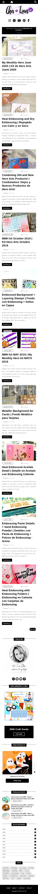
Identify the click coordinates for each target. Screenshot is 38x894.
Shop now (17, 780)
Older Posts (33, 629)
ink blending (6, 873)
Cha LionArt (11, 73)
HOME (8, 888)
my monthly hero (13, 875)
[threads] (14, 20)
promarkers (31, 875)
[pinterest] (24, 20)
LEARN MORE (19, 694)
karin (23, 873)
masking (5, 875)
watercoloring (26, 878)
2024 (19, 835)
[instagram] (9, 20)
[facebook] (28, 20)
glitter (21, 870)
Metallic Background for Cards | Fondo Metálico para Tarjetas (17, 414)
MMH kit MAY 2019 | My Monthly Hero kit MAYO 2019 (17, 358)
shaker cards (6, 878)
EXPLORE (19, 734)
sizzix (12, 878)
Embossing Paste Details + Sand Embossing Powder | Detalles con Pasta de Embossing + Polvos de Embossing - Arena (18, 532)
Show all (19, 32)
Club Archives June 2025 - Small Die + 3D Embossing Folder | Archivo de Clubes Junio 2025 (22, 806)
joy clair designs (15, 873)
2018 (19, 854)
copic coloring (22, 868)
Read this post (7, 88)
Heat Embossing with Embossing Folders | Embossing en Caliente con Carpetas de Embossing (17, 597)
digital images (6, 870)
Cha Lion (23, 891)
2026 (19, 829)
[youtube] (19, 20)
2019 (19, 851)
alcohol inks (6, 868)
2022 (19, 841)
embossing (14, 870)
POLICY (29, 888)
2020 (19, 848)
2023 (19, 838)
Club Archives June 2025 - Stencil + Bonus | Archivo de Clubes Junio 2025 (22, 797)
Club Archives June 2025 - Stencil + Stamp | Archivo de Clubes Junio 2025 (22, 814)
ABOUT (14, 888)
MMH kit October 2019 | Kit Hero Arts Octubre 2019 (17, 242)
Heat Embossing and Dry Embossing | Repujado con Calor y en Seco (18, 122)
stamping (19, 878)
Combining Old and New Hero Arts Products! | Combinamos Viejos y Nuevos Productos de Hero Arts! (18, 182)
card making (14, 868)
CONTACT (22, 888)
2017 (19, 857)
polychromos (23, 875)
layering (28, 873)
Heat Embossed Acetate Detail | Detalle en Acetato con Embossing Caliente (19, 471)
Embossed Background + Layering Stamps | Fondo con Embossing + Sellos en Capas (18, 300)
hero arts (27, 870)
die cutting (31, 868)
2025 (19, 832)
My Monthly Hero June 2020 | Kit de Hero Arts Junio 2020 (16, 66)
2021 (19, 844)
